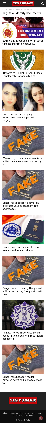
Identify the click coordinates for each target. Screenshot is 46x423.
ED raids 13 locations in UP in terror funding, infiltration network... (22, 42)
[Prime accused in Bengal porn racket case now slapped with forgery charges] (23, 96)
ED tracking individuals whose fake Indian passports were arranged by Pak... (22, 161)
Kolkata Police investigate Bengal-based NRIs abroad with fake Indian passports (22, 335)
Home (4, 9)
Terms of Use (24, 413)
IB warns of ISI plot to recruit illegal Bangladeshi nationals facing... (22, 74)
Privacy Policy (36, 413)
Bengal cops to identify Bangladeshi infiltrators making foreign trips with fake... (22, 291)
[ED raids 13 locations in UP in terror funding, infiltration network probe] (23, 27)
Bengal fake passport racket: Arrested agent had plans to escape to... (22, 380)
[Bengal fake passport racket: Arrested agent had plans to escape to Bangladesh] (23, 359)
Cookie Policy (18, 416)
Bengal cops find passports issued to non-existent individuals (21, 249)
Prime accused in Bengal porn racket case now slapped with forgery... (19, 117)
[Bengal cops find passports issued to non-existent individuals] (23, 229)
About (5, 413)
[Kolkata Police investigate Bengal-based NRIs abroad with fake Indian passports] (23, 314)
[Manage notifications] (41, 418)
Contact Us (14, 413)
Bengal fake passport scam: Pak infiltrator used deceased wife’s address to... (20, 205)
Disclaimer (29, 416)
